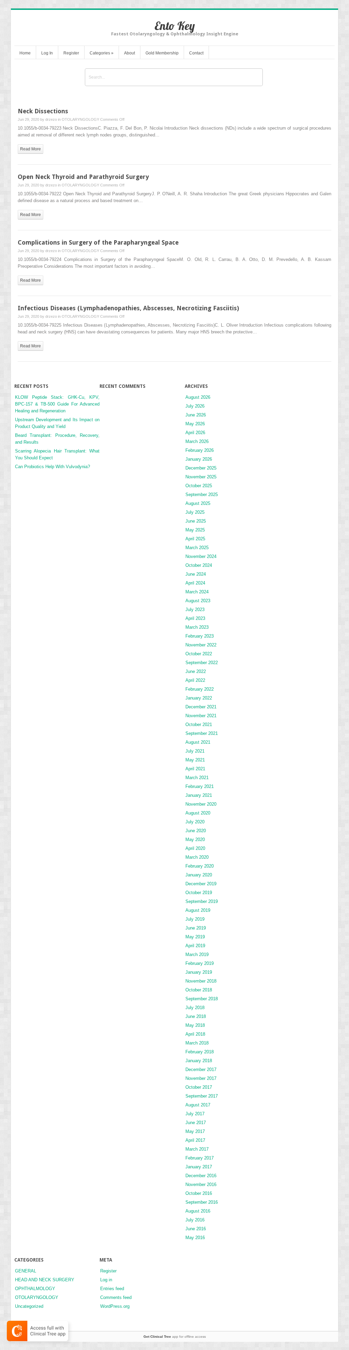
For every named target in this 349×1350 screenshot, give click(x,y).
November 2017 (200, 1078)
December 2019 (200, 883)
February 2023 (199, 636)
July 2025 (194, 512)
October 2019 (198, 892)
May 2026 (195, 423)
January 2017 (198, 1166)
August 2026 (197, 397)
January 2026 (198, 459)
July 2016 (194, 1219)
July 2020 (194, 821)
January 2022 (198, 698)
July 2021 (194, 751)
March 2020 (197, 857)
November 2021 (200, 715)
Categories (101, 53)
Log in (106, 1279)
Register (71, 53)
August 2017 (197, 1104)
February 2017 (199, 1157)
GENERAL (25, 1270)
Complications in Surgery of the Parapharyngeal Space (98, 242)
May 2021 (195, 759)
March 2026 (197, 441)
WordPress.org (115, 1306)
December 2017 (200, 1069)
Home (25, 53)
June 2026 (195, 414)
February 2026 (199, 450)
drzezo (51, 119)
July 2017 (194, 1113)
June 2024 (195, 574)
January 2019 (198, 972)
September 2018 (201, 998)
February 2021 (199, 786)
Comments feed (116, 1297)
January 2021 (198, 795)
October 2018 (198, 989)
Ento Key (174, 25)
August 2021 (197, 742)
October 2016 (198, 1193)
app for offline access (174, 1336)
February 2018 (199, 1051)
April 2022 (195, 680)
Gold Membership (162, 53)
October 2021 (198, 724)
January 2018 (198, 1060)
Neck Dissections (43, 111)
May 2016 (195, 1237)
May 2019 (195, 936)
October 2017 (198, 1087)
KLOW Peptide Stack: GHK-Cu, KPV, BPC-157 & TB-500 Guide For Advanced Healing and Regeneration (57, 404)
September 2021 (201, 733)
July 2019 (194, 919)
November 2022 (200, 644)
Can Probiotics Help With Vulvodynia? (52, 466)
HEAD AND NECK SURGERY (44, 1279)
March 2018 (197, 1043)
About (129, 53)
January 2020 (198, 874)
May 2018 (195, 1025)
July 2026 (194, 406)
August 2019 (197, 910)
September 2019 (201, 901)
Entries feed (112, 1288)
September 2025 (201, 494)
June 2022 (195, 671)
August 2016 (197, 1211)
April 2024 (195, 583)
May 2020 (195, 839)
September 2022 (201, 662)
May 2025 (195, 529)
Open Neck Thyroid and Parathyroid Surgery (83, 176)
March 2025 (197, 547)
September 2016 (201, 1202)
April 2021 (195, 768)
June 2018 (195, 1016)
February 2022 (199, 689)
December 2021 (200, 706)
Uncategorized (29, 1306)
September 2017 (201, 1096)
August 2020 (197, 813)
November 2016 (200, 1184)
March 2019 (197, 954)
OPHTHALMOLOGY (35, 1288)
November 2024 (200, 556)
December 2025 (200, 468)
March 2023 (197, 627)
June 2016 (195, 1228)
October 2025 (198, 485)
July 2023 (194, 609)
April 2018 (195, 1034)
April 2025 (195, 538)
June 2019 (195, 928)
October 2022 (198, 653)
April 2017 (195, 1140)
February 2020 (199, 866)
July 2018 (194, 1007)
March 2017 (197, 1149)
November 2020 (200, 804)
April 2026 (195, 432)
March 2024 (197, 591)
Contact (196, 53)
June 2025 (195, 521)
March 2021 (197, 777)
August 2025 (197, 503)
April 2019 (195, 945)
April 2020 (195, 848)
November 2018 (200, 981)
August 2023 (197, 600)
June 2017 (195, 1122)
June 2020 (195, 830)
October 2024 (198, 565)
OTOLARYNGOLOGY (80, 119)
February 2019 (199, 963)
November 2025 (200, 476)
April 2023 (195, 618)
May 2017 (195, 1131)
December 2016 (200, 1175)
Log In (47, 53)
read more (30, 149)
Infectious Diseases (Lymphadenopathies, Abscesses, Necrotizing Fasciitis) (128, 308)
